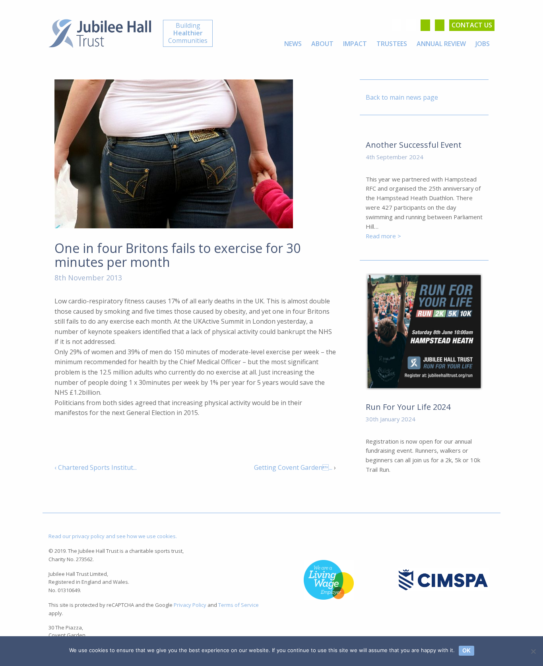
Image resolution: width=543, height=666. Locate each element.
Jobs (482, 44)
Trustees (391, 44)
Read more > (383, 236)
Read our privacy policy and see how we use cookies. (112, 536)
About (322, 44)
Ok (466, 650)
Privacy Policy (190, 604)
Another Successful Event (414, 144)
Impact (355, 44)
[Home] (99, 32)
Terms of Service (238, 604)
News (293, 44)
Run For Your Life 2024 (408, 407)
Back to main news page (402, 97)
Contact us (472, 25)
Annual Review (441, 44)
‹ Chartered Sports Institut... (95, 467)
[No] (533, 651)
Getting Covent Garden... (293, 467)
